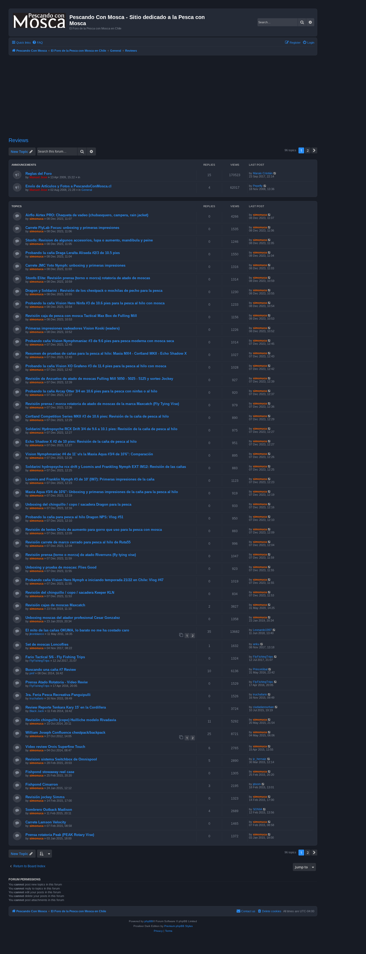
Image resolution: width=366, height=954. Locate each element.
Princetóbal (260, 669)
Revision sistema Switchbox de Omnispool (61, 759)
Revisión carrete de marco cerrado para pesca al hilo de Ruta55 (77, 542)
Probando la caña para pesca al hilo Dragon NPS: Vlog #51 (74, 517)
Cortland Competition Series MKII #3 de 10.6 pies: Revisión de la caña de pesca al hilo (97, 416)
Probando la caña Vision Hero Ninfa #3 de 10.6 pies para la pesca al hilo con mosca (95, 303)
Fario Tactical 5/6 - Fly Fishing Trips (55, 657)
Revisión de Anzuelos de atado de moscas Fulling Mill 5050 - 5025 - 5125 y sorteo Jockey (99, 379)
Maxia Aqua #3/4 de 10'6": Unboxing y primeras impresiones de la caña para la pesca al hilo (101, 492)
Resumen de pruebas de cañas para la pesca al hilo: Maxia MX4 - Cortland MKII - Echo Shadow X (106, 353)
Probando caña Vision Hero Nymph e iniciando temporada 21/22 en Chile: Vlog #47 (94, 580)
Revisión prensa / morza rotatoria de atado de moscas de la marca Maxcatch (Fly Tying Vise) (102, 404)
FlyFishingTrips (39, 660)
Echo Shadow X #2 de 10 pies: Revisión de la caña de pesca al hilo (81, 442)
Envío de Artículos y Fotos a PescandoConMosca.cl (68, 186)
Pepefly (258, 185)
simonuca (36, 218)
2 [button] (308, 150)
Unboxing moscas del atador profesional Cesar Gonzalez (72, 618)
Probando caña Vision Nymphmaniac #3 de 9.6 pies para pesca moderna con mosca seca (99, 341)
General (86, 189)
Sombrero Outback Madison (48, 810)
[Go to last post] (275, 173)
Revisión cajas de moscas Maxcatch (55, 605)
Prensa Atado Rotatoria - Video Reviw (56, 682)
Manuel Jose (38, 177)
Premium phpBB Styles (178, 926)
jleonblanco (36, 633)
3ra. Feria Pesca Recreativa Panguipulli (58, 695)
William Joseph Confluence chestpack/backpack (65, 732)
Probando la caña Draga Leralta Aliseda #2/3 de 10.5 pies (72, 253)
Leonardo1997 (262, 629)
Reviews (18, 140)
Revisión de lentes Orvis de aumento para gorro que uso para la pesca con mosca (93, 530)
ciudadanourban (263, 707)
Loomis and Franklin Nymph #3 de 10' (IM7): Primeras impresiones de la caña (89, 479)
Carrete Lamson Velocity (45, 822)
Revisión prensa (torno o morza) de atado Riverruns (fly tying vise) (80, 555)
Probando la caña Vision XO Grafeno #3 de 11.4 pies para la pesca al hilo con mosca (95, 366)
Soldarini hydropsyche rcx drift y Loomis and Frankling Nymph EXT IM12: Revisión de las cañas (105, 467)
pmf (31, 673)
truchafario (36, 698)
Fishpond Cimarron (41, 784)
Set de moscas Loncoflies (46, 644)
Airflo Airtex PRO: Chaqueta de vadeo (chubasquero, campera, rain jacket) (86, 215)
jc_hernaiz (259, 758)
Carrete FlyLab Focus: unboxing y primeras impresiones (72, 228)
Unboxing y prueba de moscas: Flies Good (60, 567)
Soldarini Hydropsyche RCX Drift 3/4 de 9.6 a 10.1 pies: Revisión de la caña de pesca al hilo (101, 429)
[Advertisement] (169, 95)
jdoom (257, 784)
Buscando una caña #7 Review (50, 670)
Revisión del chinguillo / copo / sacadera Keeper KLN (69, 592)
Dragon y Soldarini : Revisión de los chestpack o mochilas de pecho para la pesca (93, 291)
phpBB (148, 921)
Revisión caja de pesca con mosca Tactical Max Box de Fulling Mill (81, 316)
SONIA (257, 809)
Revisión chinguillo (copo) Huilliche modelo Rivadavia (70, 720)
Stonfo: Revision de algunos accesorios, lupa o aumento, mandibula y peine (89, 240)
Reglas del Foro (38, 174)
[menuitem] (37, 42)
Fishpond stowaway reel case (49, 772)
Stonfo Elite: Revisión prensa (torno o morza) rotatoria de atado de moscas (87, 278)
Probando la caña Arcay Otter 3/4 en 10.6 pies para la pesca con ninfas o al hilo (91, 391)
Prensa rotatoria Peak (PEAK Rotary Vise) (59, 835)
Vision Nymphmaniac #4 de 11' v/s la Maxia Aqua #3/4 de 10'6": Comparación (89, 454)
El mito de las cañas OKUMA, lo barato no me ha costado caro (77, 630)
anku (256, 644)
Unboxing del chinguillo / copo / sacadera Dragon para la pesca (78, 504)
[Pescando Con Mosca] (39, 19)
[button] (314, 150)
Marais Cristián (262, 173)
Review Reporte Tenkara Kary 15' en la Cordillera (65, 707)
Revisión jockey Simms (45, 797)
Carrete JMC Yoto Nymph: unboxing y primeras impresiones (75, 265)
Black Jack (36, 711)
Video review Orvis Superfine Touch (55, 747)
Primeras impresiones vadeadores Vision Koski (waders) (72, 328)
